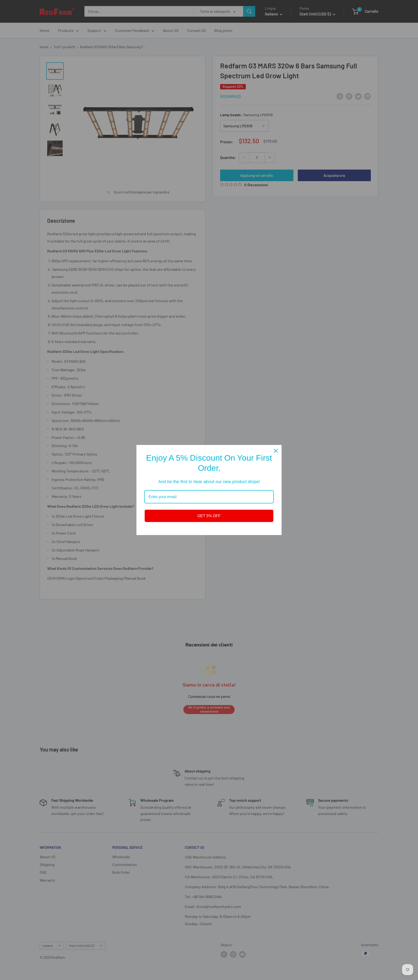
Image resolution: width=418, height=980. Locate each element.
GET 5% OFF (209, 516)
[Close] (276, 451)
